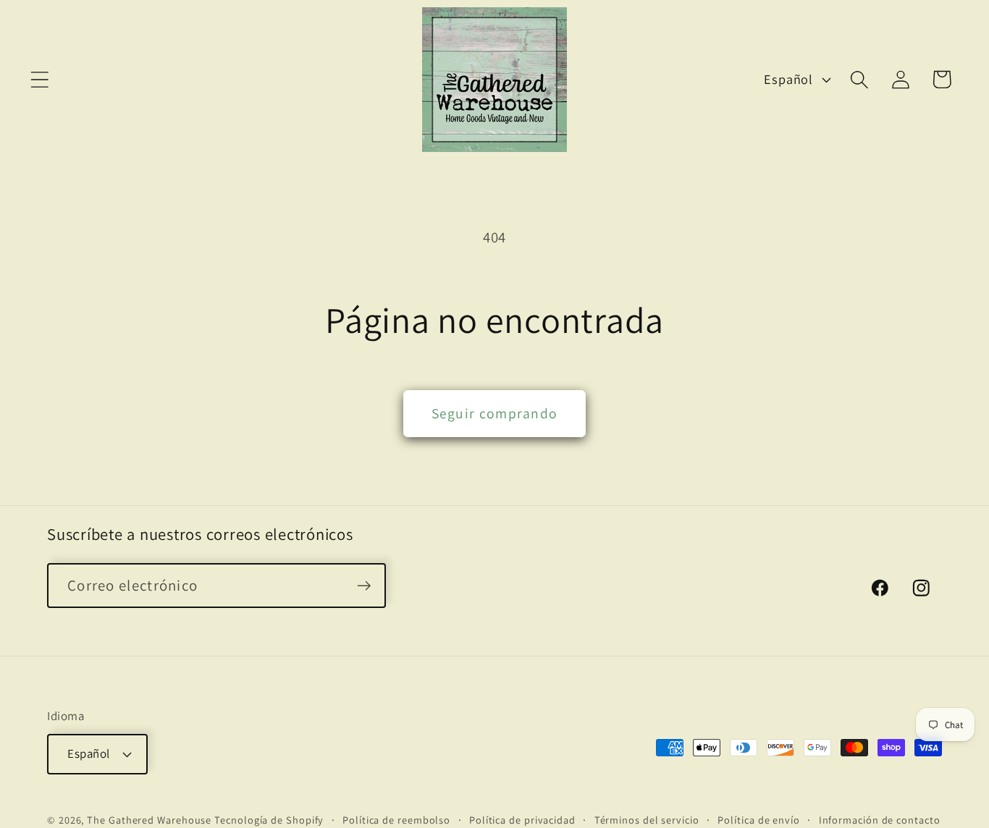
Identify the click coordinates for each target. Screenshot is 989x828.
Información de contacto (879, 819)
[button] (39, 79)
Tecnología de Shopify (269, 819)
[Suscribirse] (363, 586)
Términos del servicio (646, 819)
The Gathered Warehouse (149, 819)
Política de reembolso (396, 819)
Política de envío (758, 819)
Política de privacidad (522, 819)
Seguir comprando (495, 413)
